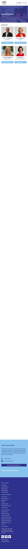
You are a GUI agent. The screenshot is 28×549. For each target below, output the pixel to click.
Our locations (5, 483)
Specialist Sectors (6, 494)
